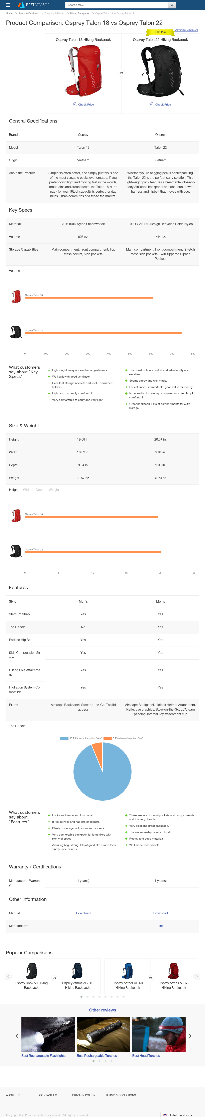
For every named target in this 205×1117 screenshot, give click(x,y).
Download (83, 913)
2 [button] (87, 997)
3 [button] (93, 997)
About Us (13, 1095)
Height (14, 490)
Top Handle (17, 726)
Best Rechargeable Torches (97, 1056)
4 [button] (99, 997)
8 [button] (124, 997)
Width (27, 490)
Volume (14, 271)
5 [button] (106, 997)
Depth (40, 490)
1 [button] (81, 997)
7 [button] (118, 997)
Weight (54, 490)
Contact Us (48, 1095)
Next (196, 976)
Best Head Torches (146, 1056)
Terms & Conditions (121, 1095)
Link (161, 926)
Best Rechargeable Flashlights (43, 1056)
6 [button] (112, 997)
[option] (54, 976)
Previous (8, 976)
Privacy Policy (83, 1095)
